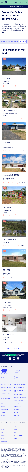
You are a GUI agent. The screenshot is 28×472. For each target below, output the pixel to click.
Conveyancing (4, 432)
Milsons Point (4, 404)
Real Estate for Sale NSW (6, 384)
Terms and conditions (18, 435)
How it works (4, 429)
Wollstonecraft (4, 409)
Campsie (16, 418)
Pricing (2, 426)
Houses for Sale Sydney (19, 387)
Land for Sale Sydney (18, 400)
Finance (15, 429)
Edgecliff (3, 415)
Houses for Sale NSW (6, 387)
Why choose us (17, 426)
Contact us (3, 435)
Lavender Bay (17, 404)
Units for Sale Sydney (18, 394)
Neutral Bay (16, 415)
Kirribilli (3, 406)
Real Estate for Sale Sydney (20, 384)
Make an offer (4, 441)
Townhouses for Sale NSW (7, 390)
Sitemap (15, 438)
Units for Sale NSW (5, 393)
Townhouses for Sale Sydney (18, 391)
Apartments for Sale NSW (7, 396)
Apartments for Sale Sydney (20, 397)
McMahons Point (17, 406)
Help (15, 432)
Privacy (2, 438)
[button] (3, 2)
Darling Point (17, 409)
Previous (10, 348)
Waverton (3, 412)
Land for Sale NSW (5, 398)
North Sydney (17, 412)
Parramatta (3, 418)
